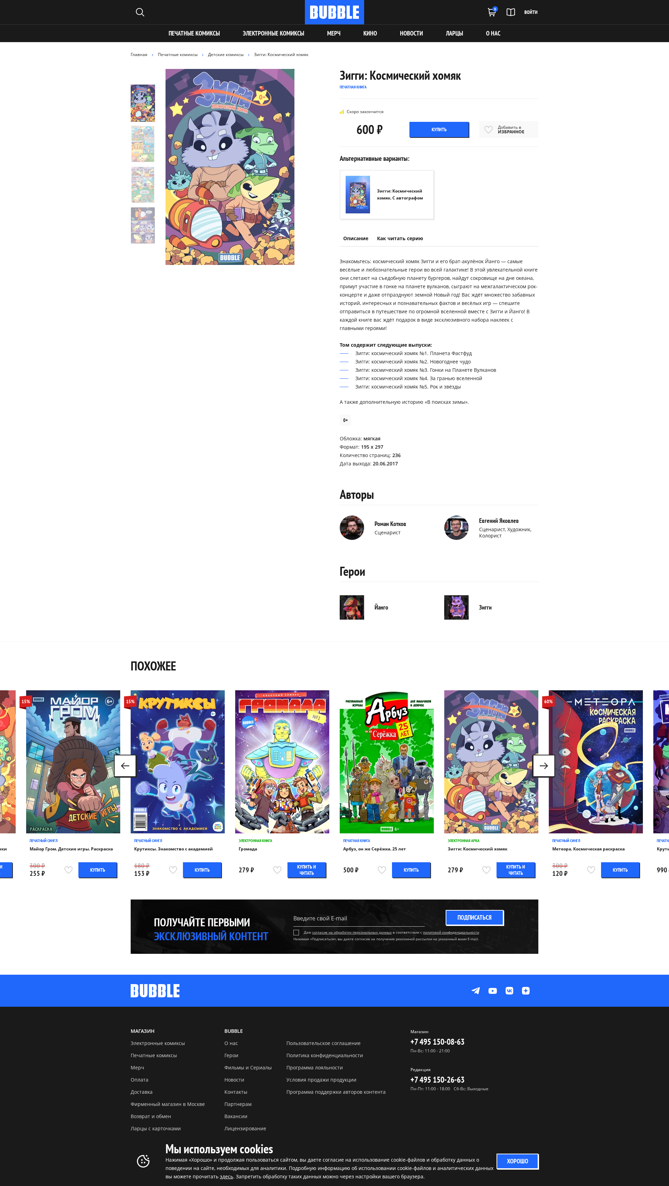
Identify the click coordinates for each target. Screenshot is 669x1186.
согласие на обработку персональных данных (352, 932)
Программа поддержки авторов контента (336, 1092)
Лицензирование (245, 1128)
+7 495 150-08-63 (437, 1041)
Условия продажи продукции (321, 1079)
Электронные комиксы (273, 33)
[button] (544, 766)
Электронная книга (255, 840)
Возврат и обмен (151, 1116)
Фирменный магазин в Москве (168, 1104)
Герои (231, 1055)
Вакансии (235, 1116)
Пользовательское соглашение (323, 1043)
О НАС (493, 33)
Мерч (137, 1067)
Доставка (142, 1092)
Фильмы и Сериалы (248, 1067)
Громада (248, 849)
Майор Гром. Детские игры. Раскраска (71, 849)
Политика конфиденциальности (324, 1055)
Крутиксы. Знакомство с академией (173, 849)
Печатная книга (356, 840)
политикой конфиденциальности (451, 932)
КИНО (370, 33)
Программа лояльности (314, 1067)
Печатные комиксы (194, 33)
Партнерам (238, 1104)
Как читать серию (400, 238)
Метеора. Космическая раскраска (588, 849)
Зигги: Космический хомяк (477, 849)
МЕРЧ (333, 33)
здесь (226, 1176)
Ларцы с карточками (156, 1128)
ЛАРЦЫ (454, 33)
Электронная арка (463, 840)
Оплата (139, 1079)
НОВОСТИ (411, 33)
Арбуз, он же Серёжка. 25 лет (374, 849)
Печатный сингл (43, 840)
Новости (234, 1079)
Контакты (235, 1092)
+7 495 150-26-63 (437, 1079)
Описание (355, 238)
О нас (231, 1043)
